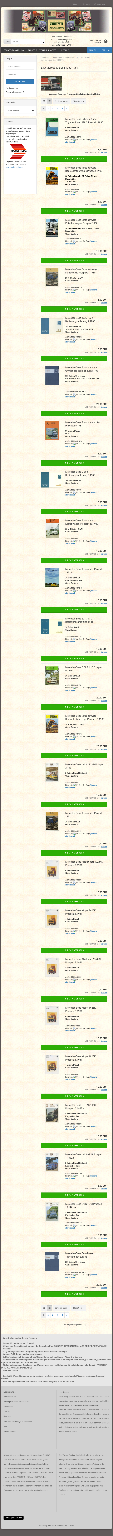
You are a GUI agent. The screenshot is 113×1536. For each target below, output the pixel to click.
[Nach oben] (104, 1531)
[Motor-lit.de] (56, 21)
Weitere (65, 50)
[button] (76, 4)
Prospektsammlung (14, 50)
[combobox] (61, 101)
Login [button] (87, 4)
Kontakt (7, 1411)
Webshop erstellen (47, 1525)
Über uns (105, 50)
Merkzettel (100, 4)
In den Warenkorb (74, 159)
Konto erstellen (12, 88)
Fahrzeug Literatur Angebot (42, 50)
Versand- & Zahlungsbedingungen (18, 1421)
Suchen (92, 50)
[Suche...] (42, 41)
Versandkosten (10, 1396)
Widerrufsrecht (10, 1431)
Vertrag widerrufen (13, 1518)
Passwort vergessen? (15, 92)
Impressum (8, 1406)
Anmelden (20, 82)
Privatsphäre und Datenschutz (16, 1401)
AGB (5, 1426)
